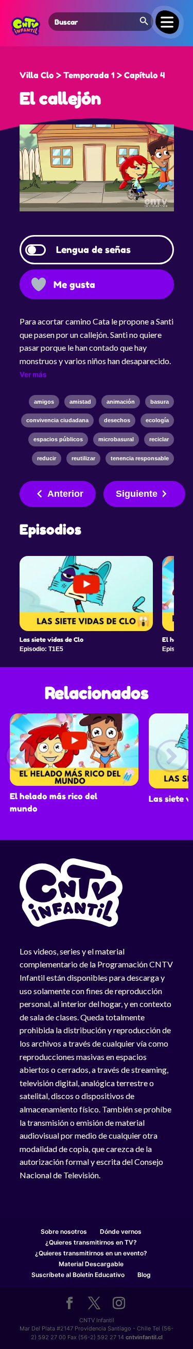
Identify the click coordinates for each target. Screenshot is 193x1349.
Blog (144, 1275)
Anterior (65, 494)
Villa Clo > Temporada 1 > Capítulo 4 (92, 75)
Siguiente (136, 494)
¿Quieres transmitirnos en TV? (91, 1242)
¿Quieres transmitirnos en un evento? (91, 1253)
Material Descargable (91, 1264)
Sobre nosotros (64, 1231)
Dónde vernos (121, 1231)
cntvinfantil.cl (144, 1337)
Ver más (33, 374)
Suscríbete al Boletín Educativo (78, 1275)
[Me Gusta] (38, 284)
